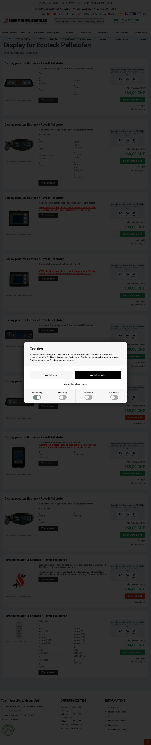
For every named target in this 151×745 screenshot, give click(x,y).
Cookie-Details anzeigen (75, 384)
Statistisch (114, 392)
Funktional (88, 392)
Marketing (62, 392)
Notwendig (37, 392)
